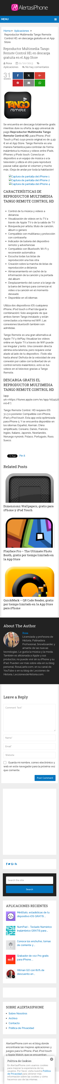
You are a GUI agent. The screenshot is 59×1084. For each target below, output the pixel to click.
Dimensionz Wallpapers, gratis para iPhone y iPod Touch (28, 508)
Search (29, 889)
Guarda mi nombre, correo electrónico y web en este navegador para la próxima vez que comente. (29, 766)
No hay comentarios (37, 67)
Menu (5, 19)
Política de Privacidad (21, 1028)
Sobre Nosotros (18, 1013)
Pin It (22, 455)
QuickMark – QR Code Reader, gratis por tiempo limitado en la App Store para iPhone (28, 604)
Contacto (14, 1023)
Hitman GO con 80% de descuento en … (30, 972)
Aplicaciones (10, 67)
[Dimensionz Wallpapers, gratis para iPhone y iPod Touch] (29, 487)
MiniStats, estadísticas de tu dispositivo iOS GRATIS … (33, 914)
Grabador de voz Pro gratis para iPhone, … (33, 957)
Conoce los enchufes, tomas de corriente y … (34, 943)
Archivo (13, 1018)
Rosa (9, 63)
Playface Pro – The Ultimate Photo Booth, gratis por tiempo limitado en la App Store (28, 555)
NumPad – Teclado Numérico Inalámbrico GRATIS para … (34, 928)
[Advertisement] (29, 821)
